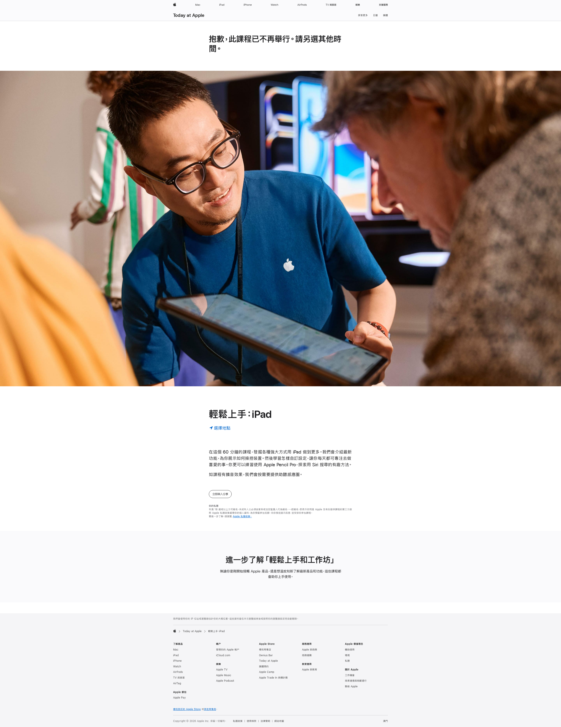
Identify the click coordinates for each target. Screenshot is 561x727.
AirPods (178, 672)
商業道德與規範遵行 (356, 680)
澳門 (385, 721)
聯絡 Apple (351, 686)
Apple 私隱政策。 (242, 516)
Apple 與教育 (309, 669)
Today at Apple (188, 15)
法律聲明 (265, 721)
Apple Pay (179, 697)
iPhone (177, 661)
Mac (175, 649)
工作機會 (350, 675)
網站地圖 (279, 721)
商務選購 (307, 655)
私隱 (347, 661)
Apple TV (221, 669)
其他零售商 (210, 709)
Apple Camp (266, 672)
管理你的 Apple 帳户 (227, 649)
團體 (385, 15)
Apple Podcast (225, 680)
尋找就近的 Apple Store (187, 709)
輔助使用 (350, 649)
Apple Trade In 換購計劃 (273, 677)
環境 (347, 655)
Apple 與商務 (309, 649)
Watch (177, 666)
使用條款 (251, 721)
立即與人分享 (220, 494)
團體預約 (264, 666)
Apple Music (223, 675)
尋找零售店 (265, 649)
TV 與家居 (179, 677)
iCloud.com (223, 655)
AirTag (177, 683)
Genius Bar (266, 655)
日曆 (375, 15)
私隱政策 (238, 721)
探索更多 (363, 15)
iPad (176, 655)
